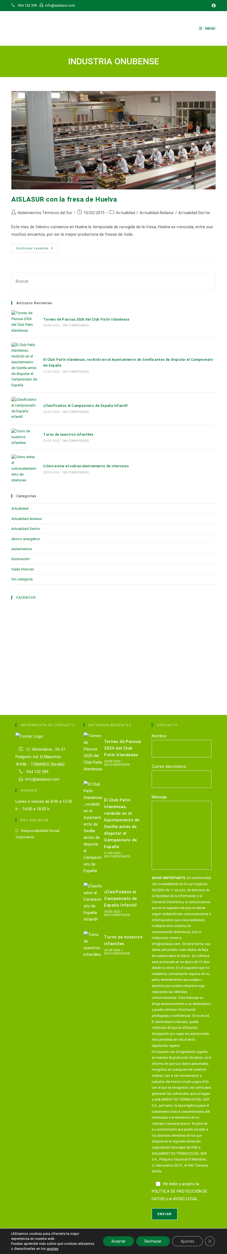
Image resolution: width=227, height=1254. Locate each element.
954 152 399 (36, 771)
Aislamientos (21, 549)
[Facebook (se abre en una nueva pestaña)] (213, 5)
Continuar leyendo (37, 249)
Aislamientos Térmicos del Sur (45, 212)
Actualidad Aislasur (157, 212)
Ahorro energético (25, 539)
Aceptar (118, 1241)
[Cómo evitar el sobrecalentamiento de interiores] (24, 468)
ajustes (52, 1249)
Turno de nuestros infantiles (68, 434)
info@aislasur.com (42, 779)
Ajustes (187, 1241)
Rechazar (153, 1241)
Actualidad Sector (194, 212)
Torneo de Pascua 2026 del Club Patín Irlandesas (86, 319)
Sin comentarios (76, 325)
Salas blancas (22, 569)
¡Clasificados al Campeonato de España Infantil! (85, 405)
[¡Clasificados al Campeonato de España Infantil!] (24, 408)
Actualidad (125, 212)
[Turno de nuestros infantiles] (24, 437)
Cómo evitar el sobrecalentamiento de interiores (86, 466)
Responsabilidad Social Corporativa (38, 834)
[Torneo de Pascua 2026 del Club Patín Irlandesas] (24, 321)
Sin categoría (22, 579)
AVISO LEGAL (185, 1198)
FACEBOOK (26, 597)
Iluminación (20, 559)
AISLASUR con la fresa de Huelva (64, 199)
